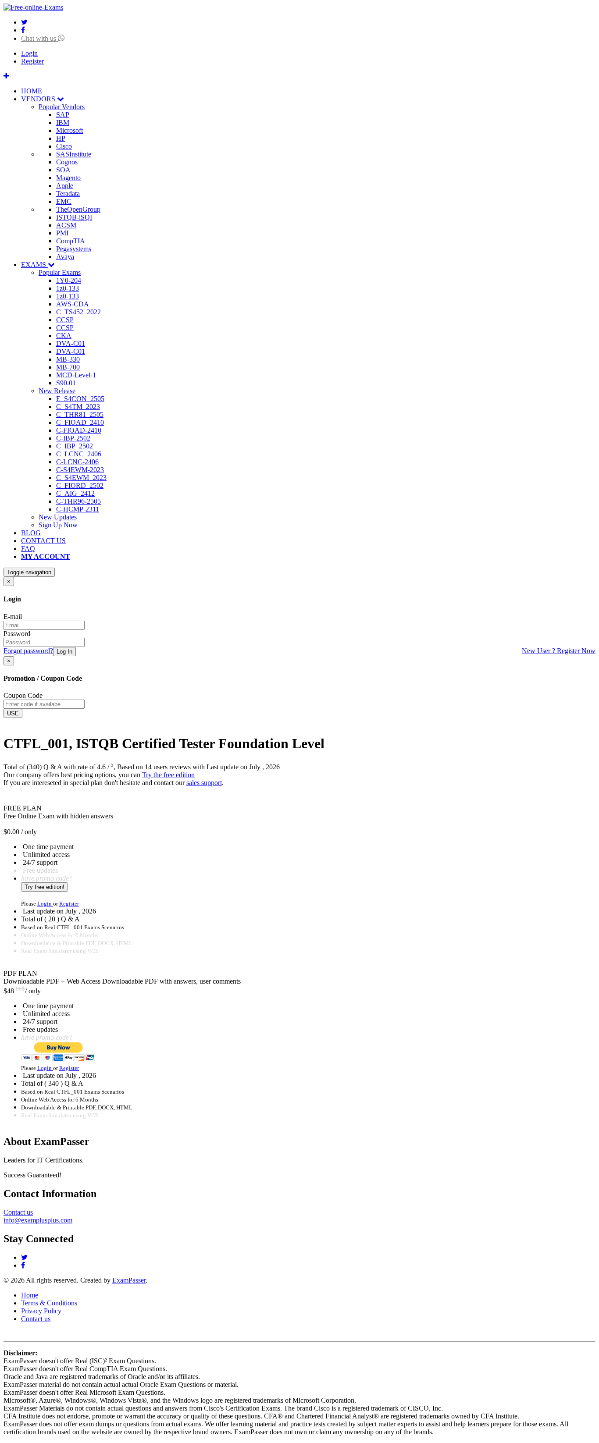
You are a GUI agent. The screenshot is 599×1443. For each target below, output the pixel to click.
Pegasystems (73, 248)
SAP (62, 114)
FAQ (28, 548)
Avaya (65, 256)
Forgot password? (28, 650)
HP (60, 138)
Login (29, 53)
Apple (64, 185)
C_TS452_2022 (78, 312)
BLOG (31, 533)
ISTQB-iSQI (74, 217)
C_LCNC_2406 (78, 454)
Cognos (67, 162)
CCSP (65, 319)
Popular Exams (60, 272)
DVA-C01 (70, 343)
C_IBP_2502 (74, 446)
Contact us (18, 1212)
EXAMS (34, 264)
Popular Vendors (62, 106)
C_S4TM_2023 (78, 406)
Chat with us (39, 38)
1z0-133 (67, 288)
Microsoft (69, 130)
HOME (31, 91)
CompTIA (70, 241)
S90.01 (66, 383)
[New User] (6, 76)
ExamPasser (129, 1280)
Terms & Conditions (49, 1303)
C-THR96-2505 (78, 501)
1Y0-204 (68, 280)
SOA (63, 170)
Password (17, 633)
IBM (62, 122)
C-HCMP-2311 (77, 509)
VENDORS (39, 99)
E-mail (13, 616)
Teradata (68, 193)
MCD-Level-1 (76, 375)
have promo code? (46, 878)
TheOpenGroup (78, 209)
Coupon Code (23, 695)
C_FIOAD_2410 (80, 422)
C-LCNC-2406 (77, 462)
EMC (63, 201)
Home (29, 1295)
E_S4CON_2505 (80, 398)
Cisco (64, 146)
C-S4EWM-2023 (80, 469)
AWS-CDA (72, 304)
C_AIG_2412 (75, 493)
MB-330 (68, 359)
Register (32, 61)
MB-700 (68, 367)
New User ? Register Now (558, 650)
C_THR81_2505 (79, 414)
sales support (204, 782)
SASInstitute (73, 154)
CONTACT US (43, 540)
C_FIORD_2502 (79, 485)
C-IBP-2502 (73, 438)
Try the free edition (168, 774)
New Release (57, 391)
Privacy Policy (41, 1311)
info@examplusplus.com (38, 1220)
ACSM (66, 225)
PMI (62, 233)
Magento (68, 177)
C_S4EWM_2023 (81, 477)
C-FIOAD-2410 (78, 430)
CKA (63, 335)
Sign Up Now (58, 525)
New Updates (58, 517)
